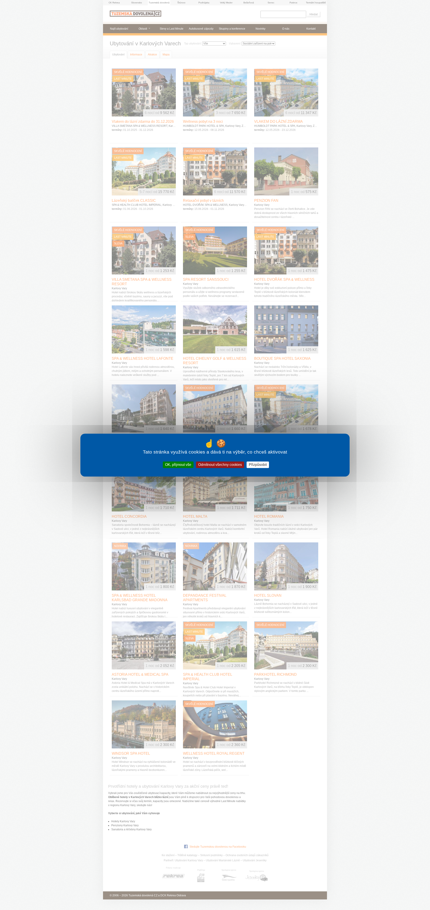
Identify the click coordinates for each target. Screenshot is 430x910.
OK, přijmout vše (178, 465)
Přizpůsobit (258, 465)
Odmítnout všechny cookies (220, 465)
